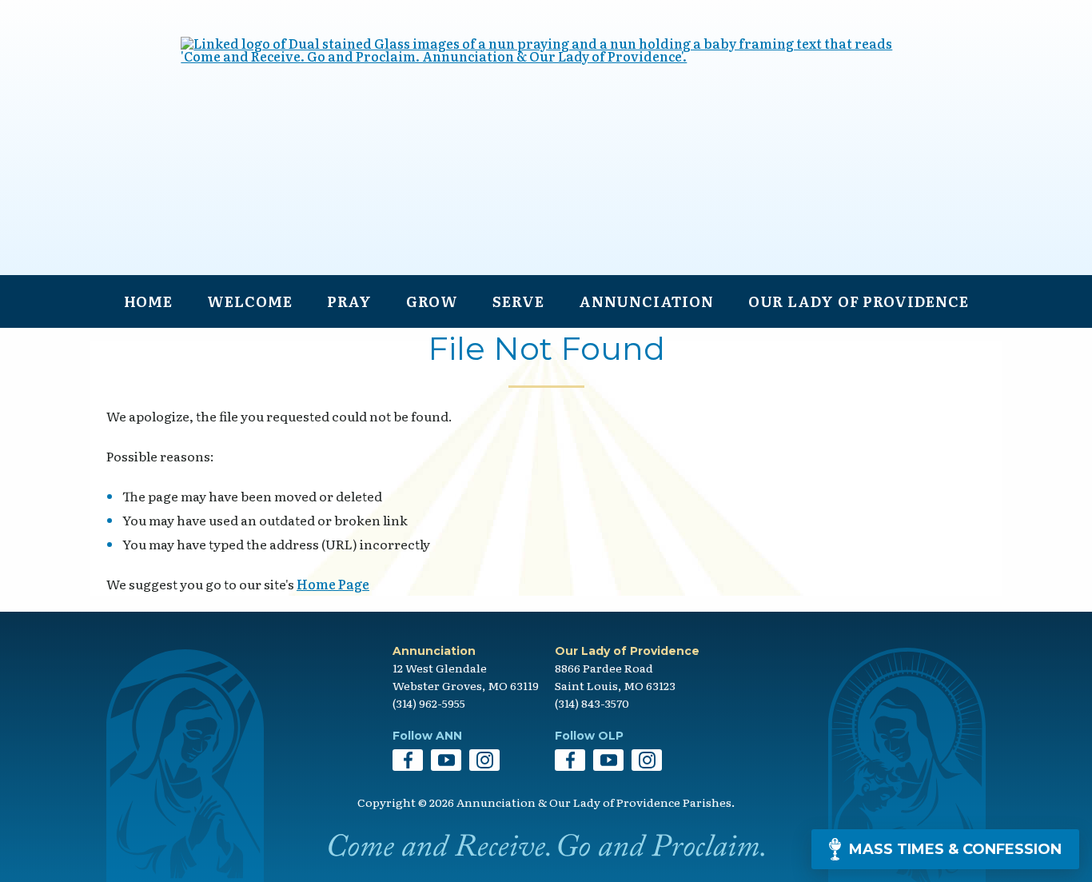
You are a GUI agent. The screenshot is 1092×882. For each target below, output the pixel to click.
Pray (350, 301)
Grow (432, 301)
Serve (518, 301)
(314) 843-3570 (592, 703)
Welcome (249, 301)
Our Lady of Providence (858, 301)
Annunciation (646, 301)
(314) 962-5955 (429, 703)
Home (148, 301)
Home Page (333, 583)
